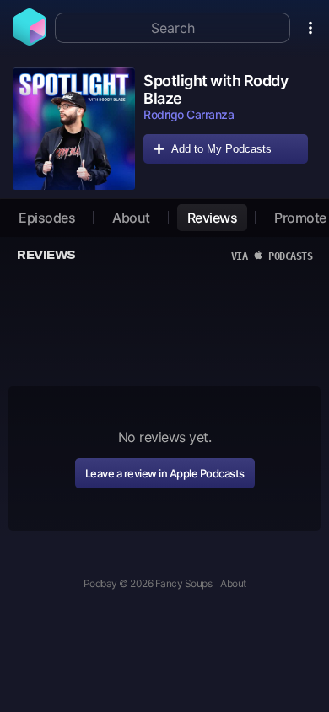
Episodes (47, 217)
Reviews (212, 217)
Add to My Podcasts (221, 149)
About (131, 217)
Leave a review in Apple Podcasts (165, 473)
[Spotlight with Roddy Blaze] (74, 128)
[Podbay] (29, 40)
